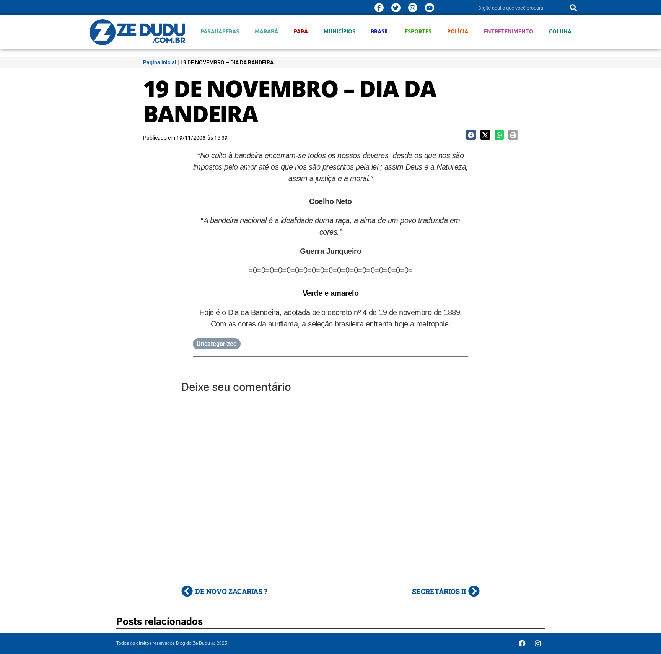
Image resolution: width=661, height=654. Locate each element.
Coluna (560, 31)
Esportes (418, 31)
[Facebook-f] (379, 7)
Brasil (380, 31)
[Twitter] (396, 7)
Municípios (339, 31)
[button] (471, 135)
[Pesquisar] (573, 7)
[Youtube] (429, 7)
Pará (301, 31)
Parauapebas (219, 31)
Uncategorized (217, 343)
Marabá (266, 31)
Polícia (457, 31)
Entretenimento (508, 31)
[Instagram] (412, 7)
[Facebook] (522, 643)
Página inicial (159, 62)
